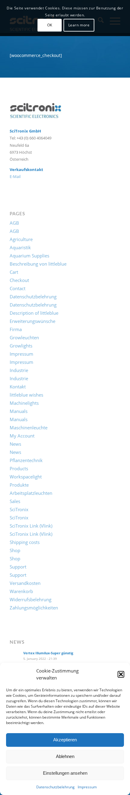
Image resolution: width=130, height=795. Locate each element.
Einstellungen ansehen (65, 773)
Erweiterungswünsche (32, 321)
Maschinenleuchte (28, 427)
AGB (14, 223)
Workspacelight (26, 477)
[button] (121, 674)
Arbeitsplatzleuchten (31, 493)
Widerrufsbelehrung (30, 599)
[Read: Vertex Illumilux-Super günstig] (15, 656)
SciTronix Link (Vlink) (31, 526)
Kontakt (18, 387)
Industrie (19, 370)
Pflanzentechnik (26, 460)
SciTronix (19, 509)
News (15, 444)
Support (18, 567)
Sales (15, 501)
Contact (17, 288)
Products (19, 468)
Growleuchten (24, 337)
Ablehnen (65, 756)
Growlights (21, 346)
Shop (15, 550)
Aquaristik (20, 247)
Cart (14, 272)
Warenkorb (21, 591)
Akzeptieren (65, 739)
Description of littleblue (34, 313)
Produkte (19, 485)
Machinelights (24, 403)
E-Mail (15, 176)
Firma (16, 329)
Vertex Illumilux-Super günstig (48, 653)
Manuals (19, 411)
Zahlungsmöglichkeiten (34, 608)
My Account (22, 436)
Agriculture (21, 239)
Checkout (19, 280)
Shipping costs (25, 542)
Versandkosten (25, 583)
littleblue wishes (26, 395)
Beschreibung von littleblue (38, 264)
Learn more (79, 25)
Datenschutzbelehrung (55, 787)
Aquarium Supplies (29, 256)
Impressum (87, 787)
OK (49, 25)
